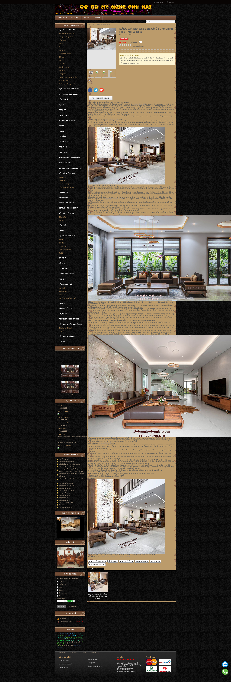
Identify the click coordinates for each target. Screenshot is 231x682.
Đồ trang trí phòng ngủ (66, 187)
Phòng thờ (91, 663)
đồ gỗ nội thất (113, 561)
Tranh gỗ (62, 288)
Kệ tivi (61, 43)
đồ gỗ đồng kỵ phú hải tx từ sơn (69, 464)
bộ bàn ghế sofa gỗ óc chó (114, 199)
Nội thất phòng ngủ (67, 173)
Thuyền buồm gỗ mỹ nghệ (67, 298)
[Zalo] (225, 664)
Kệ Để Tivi (68, 644)
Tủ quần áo (62, 177)
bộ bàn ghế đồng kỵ (65, 507)
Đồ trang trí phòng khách (67, 84)
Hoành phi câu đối (65, 250)
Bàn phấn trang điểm (66, 184)
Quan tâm (124, 38)
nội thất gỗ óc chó (139, 104)
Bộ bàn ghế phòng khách (67, 33)
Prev (80, 513)
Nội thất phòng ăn (66, 213)
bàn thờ (71, 639)
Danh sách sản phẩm (104, 24)
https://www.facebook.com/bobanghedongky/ (72, 437)
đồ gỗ (61, 635)
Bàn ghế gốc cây (64, 291)
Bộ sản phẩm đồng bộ (95, 666)
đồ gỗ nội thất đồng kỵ (66, 502)
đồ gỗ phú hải (63, 459)
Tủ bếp (61, 220)
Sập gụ (61, 57)
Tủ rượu (61, 47)
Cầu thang (67, 635)
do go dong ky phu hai (66, 466)
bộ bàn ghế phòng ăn (66, 483)
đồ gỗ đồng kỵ (63, 505)
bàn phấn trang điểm (74, 642)
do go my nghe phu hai (66, 462)
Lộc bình (62, 64)
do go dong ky (63, 498)
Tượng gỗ (62, 295)
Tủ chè (61, 60)
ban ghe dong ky (64, 493)
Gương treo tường (65, 54)
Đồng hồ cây (63, 40)
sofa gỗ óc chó (155, 561)
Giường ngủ (63, 180)
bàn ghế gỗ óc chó (112, 119)
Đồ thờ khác (63, 246)
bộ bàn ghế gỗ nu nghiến (65, 634)
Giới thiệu (75, 17)
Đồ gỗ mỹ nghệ (64, 80)
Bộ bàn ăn (62, 217)
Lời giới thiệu (63, 667)
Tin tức (87, 17)
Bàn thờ (61, 239)
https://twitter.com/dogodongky (67, 442)
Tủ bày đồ (62, 70)
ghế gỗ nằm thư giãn (75, 640)
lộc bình (65, 639)
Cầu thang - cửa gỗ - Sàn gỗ (70, 324)
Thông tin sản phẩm (100, 98)
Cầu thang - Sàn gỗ (65, 328)
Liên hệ (97, 17)
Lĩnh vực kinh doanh (65, 664)
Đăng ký (171, 2)
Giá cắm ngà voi (64, 67)
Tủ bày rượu (63, 50)
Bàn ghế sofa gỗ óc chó (66, 37)
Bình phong (63, 74)
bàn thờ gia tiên (62, 642)
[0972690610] (225, 672)
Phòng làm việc (93, 659)
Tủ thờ (61, 253)
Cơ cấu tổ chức (64, 660)
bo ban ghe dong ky (65, 500)
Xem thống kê (72, 606)
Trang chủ (62, 17)
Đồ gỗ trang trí (65, 284)
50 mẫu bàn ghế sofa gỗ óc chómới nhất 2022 (116, 556)
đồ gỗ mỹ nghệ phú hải (66, 490)
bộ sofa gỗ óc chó (105, 443)
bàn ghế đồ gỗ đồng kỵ (66, 488)
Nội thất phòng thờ (67, 236)
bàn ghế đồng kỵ (64, 495)
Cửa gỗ (61, 331)
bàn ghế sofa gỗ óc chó (97, 564)
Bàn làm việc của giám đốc (68, 77)
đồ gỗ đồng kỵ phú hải (66, 486)
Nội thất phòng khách (68, 30)
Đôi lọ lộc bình (63, 640)
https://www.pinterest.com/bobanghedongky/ (110, 478)
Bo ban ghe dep (71, 637)
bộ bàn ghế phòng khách (97, 561)
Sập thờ (61, 243)
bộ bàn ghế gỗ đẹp (126, 561)
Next (82, 513)
